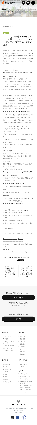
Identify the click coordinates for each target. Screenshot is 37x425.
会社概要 (22, 339)
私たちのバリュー (8, 366)
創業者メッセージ (8, 379)
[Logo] (8, 2)
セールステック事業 (8, 345)
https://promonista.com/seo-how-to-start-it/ (16, 111)
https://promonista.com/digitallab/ (13, 203)
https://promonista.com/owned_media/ (14, 183)
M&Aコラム (23, 366)
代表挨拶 (22, 341)
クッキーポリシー (25, 379)
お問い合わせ (18, 298)
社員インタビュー (8, 382)
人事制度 (5, 371)
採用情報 (18, 319)
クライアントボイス (8, 350)
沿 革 (21, 349)
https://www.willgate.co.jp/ (19, 210)
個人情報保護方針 (25, 376)
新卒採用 (5, 374)
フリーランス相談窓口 (26, 389)
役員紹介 (22, 344)
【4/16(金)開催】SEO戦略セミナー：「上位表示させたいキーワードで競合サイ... (11, 272)
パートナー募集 (7, 348)
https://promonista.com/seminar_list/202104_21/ (17, 72)
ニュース (10, 11)
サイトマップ (23, 392)
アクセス (22, 351)
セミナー (5, 353)
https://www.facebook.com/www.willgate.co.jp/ (18, 252)
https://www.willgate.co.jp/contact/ (13, 239)
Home (4, 11)
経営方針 (22, 336)
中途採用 (5, 377)
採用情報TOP (7, 364)
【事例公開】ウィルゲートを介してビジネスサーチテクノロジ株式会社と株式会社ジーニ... (26, 272)
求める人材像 (7, 369)
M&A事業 (6, 339)
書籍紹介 (22, 354)
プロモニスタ (23, 364)
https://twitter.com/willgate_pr (19, 257)
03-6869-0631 (22, 303)
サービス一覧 (7, 336)
